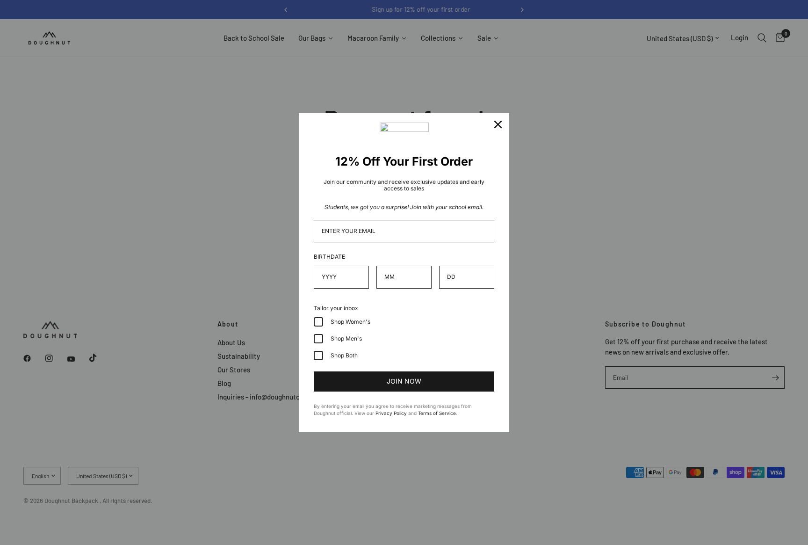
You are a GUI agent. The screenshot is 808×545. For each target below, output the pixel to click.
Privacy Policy (391, 413)
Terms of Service (437, 413)
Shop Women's (350, 321)
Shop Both (344, 355)
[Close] (498, 124)
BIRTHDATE (329, 256)
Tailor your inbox (336, 308)
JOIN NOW (404, 381)
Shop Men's (346, 338)
